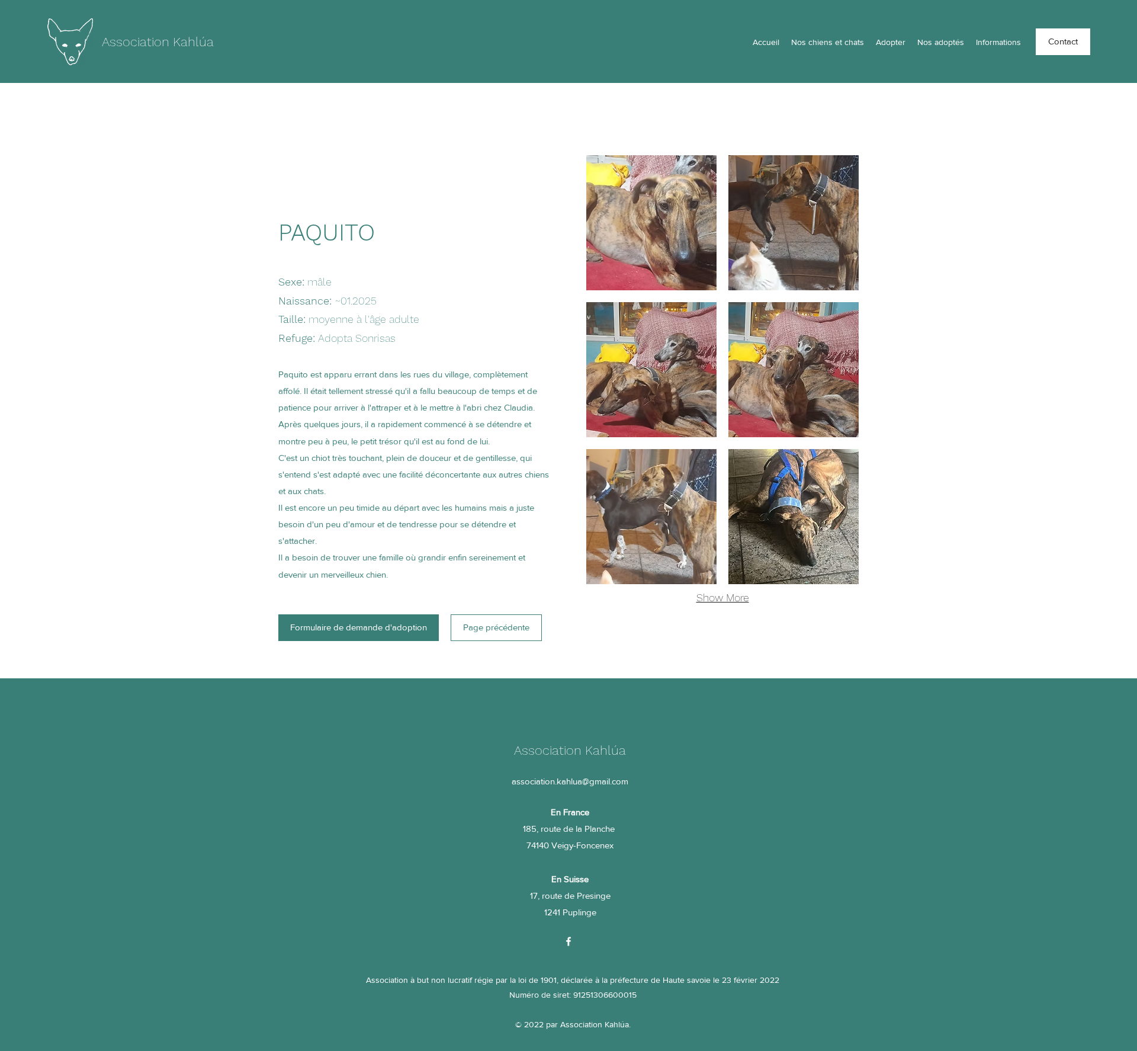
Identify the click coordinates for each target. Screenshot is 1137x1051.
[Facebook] (568, 941)
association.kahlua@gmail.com (570, 781)
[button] (651, 222)
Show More (722, 597)
